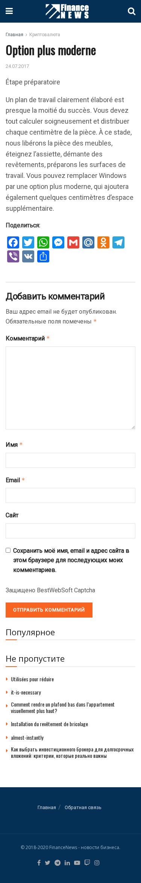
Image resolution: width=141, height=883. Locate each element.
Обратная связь (83, 807)
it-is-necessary (26, 692)
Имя (14, 444)
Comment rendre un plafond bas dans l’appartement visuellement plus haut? (63, 707)
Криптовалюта (44, 34)
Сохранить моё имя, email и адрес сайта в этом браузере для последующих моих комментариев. (71, 560)
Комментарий (28, 338)
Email (15, 480)
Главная (14, 34)
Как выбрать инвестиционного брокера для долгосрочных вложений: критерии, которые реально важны (72, 752)
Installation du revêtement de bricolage (49, 724)
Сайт (12, 515)
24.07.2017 (17, 66)
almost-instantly (27, 737)
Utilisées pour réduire (32, 679)
